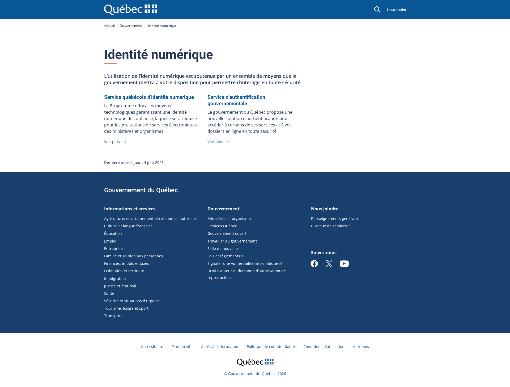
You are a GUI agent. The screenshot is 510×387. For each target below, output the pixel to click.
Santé (109, 293)
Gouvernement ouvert (226, 233)
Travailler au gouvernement (232, 241)
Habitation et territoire (124, 270)
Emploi (110, 241)
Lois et (223, 255)
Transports (114, 315)
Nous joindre (396, 10)
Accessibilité (152, 346)
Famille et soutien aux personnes (133, 255)
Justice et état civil (120, 285)
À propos (361, 346)
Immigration (115, 278)
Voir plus (112, 141)
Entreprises (114, 248)
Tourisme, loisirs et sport (126, 308)
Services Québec (222, 225)
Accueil (109, 25)
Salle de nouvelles (223, 248)
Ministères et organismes (230, 218)
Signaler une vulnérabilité (242, 263)
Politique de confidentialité (271, 346)
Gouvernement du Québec (141, 190)
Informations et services (129, 209)
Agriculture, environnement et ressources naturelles (151, 218)
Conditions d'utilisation (324, 346)
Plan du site (182, 346)
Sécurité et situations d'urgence (132, 300)
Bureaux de (329, 225)
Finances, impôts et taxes (126, 263)
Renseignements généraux (335, 218)
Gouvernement (131, 25)
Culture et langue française (128, 225)
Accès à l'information (219, 346)
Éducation (113, 233)
